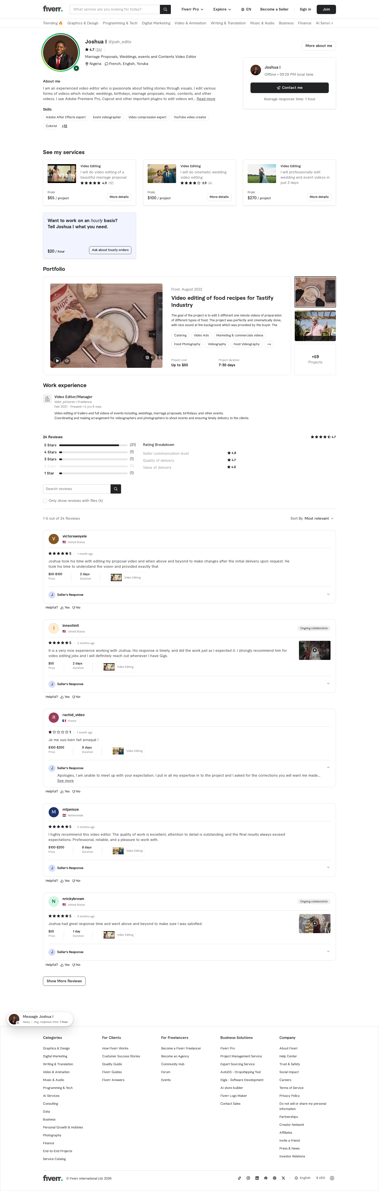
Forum (165, 1072)
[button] (193, 9)
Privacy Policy (289, 1096)
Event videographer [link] (107, 117)
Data (46, 1111)
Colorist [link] (51, 126)
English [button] (305, 1178)
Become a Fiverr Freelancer (181, 1048)
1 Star (49, 473)
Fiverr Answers (113, 1080)
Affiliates (285, 1132)
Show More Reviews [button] (64, 981)
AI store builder (231, 1088)
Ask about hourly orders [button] (110, 250)
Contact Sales (230, 1103)
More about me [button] (319, 46)
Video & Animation (190, 23)
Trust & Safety (289, 1064)
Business (286, 23)
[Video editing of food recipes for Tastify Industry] (315, 291)
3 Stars (50, 459)
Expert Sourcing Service (237, 1064)
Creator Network (291, 1124)
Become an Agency (175, 1056)
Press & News (289, 1148)
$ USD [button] (320, 1178)
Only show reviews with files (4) (76, 501)
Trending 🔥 (53, 23)
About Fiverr (288, 1048)
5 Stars (50, 445)
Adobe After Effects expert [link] (66, 117)
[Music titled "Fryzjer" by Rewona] (315, 325)
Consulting (50, 1103)
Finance (304, 23)
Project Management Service (241, 1056)
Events (166, 1080)
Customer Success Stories (121, 1056)
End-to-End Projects (57, 1151)
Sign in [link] (305, 9)
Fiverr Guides (112, 1072)
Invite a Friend (289, 1140)
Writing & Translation (228, 23)
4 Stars (50, 452)
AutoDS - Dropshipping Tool (240, 1072)
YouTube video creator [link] (190, 117)
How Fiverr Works (115, 1048)
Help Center (288, 1056)
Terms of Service (291, 1088)
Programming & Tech (120, 23)
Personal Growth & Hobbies (63, 1127)
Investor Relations (292, 1156)
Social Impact (289, 1072)
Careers (285, 1080)
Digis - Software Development (241, 1080)
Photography (52, 1135)
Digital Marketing (156, 23)
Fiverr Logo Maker (233, 1096)
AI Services (51, 1096)
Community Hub (172, 1064)
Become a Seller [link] (274, 9)
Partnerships (288, 1117)
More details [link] (119, 197)
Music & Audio (262, 23)
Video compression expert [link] (147, 117)
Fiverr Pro (227, 1048)
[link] (239, 1178)
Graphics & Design (82, 23)
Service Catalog (54, 1159)
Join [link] (326, 9)
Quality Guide (112, 1064)
